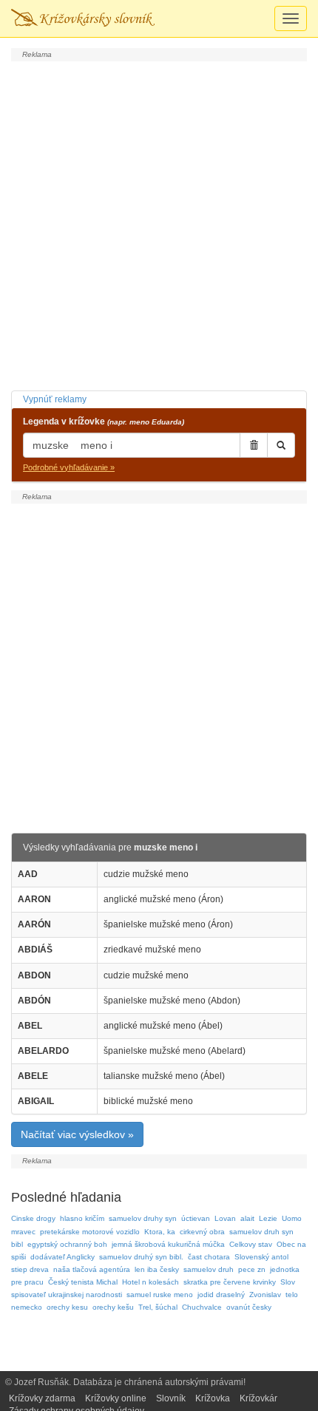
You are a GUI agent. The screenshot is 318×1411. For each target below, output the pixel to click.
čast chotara (209, 1257)
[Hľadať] (281, 445)
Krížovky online (115, 1398)
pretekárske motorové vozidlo (90, 1232)
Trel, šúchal (157, 1307)
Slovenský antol (261, 1257)
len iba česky (157, 1269)
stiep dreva (30, 1269)
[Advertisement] (159, 224)
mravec (23, 1232)
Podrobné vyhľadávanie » (69, 467)
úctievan (195, 1218)
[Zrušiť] (254, 445)
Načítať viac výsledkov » (77, 1134)
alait (247, 1218)
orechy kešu (113, 1307)
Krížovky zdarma (42, 1398)
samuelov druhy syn (143, 1218)
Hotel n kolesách (150, 1282)
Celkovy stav (250, 1244)
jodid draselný (221, 1294)
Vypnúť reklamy (55, 399)
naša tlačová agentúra (91, 1269)
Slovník (171, 1398)
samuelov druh (208, 1269)
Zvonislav (265, 1294)
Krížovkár (258, 1398)
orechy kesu (67, 1307)
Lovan (225, 1218)
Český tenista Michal (83, 1282)
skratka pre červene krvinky (229, 1282)
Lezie (268, 1218)
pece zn (251, 1269)
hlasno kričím (82, 1218)
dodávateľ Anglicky (62, 1257)
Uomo (292, 1218)
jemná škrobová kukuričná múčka (168, 1244)
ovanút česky (248, 1307)
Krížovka (212, 1398)
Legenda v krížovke (103, 421)
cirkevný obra (202, 1232)
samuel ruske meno (159, 1294)
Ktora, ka (159, 1232)
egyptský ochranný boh (67, 1244)
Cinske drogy (33, 1218)
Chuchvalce (202, 1307)
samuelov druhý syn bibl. (141, 1257)
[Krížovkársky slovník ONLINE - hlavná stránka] (83, 18)
